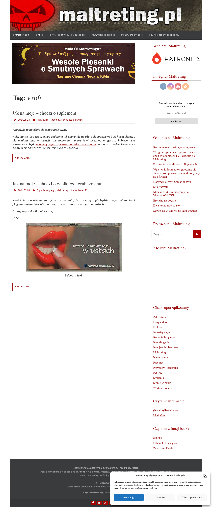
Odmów (160, 497)
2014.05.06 (24, 190)
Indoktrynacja (161, 332)
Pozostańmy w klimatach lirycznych (175, 164)
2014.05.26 (24, 120)
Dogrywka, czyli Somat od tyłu (172, 181)
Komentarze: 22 (79, 190)
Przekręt (158, 362)
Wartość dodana (162, 388)
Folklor (157, 327)
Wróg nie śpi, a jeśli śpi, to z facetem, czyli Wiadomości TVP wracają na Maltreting (176, 155)
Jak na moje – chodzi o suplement (44, 113)
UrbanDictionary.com (166, 443)
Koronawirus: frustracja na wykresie (175, 147)
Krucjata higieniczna (165, 347)
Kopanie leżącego (45, 190)
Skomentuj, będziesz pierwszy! (67, 120)
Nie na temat (161, 357)
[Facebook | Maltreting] (93, 503)
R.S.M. (157, 372)
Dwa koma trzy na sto (166, 205)
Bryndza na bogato (164, 200)
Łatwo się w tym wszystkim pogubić (175, 210)
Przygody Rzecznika (165, 367)
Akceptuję (128, 497)
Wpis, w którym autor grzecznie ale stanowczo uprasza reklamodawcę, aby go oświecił (176, 173)
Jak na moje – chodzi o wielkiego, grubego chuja (58, 183)
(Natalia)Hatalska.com (166, 410)
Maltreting (42, 120)
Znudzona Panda (163, 448)
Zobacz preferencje (192, 497)
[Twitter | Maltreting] (99, 503)
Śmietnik (158, 377)
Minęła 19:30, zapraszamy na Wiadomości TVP (171, 193)
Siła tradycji (160, 186)
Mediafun (159, 415)
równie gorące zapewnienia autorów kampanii (66, 144)
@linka (157, 437)
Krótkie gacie (161, 342)
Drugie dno (160, 322)
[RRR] (105, 503)
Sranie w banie (162, 382)
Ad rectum (159, 317)
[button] (205, 475)
